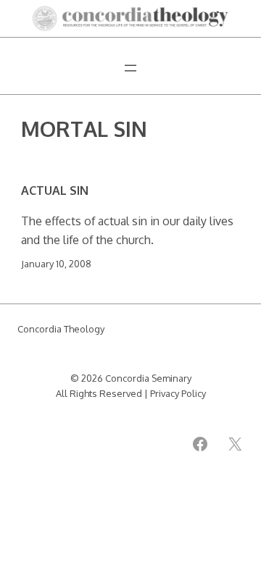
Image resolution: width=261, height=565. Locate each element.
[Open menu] (130, 68)
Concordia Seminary (148, 378)
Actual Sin (54, 190)
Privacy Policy (178, 393)
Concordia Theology (60, 329)
